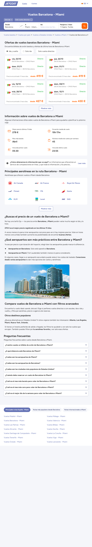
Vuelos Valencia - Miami (56, 420)
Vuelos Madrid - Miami (13, 416)
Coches (34, 4)
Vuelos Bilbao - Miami (55, 425)
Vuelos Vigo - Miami (55, 437)
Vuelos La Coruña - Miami (57, 433)
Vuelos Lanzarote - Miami (57, 442)
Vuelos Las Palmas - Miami (14, 425)
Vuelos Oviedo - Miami (13, 442)
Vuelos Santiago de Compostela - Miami (20, 433)
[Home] (11, 3)
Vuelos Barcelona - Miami (14, 420)
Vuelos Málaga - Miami (56, 416)
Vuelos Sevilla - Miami (56, 429)
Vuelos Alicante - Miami (13, 429)
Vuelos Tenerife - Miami (13, 437)
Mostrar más (46, 108)
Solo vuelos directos (46, 51)
